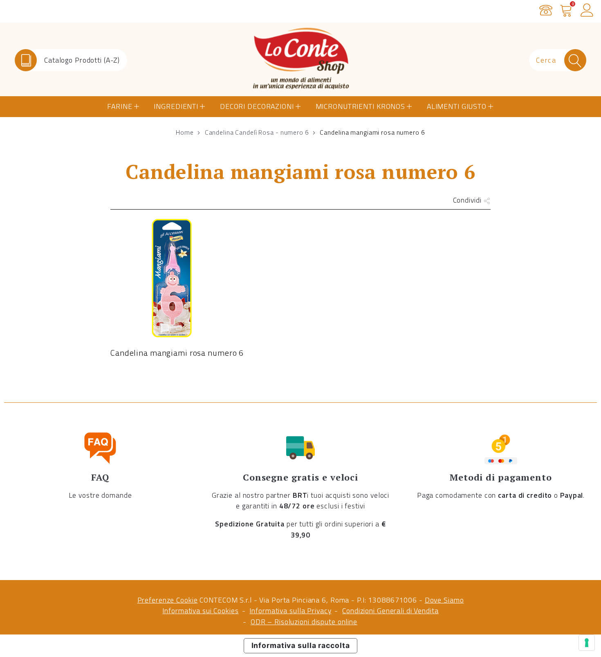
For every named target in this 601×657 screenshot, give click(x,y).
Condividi (468, 199)
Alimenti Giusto (457, 106)
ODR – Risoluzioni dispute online (304, 621)
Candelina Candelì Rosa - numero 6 (257, 132)
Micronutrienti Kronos (360, 106)
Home (185, 132)
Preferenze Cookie (167, 599)
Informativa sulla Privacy (290, 610)
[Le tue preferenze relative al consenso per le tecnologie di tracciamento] (586, 642)
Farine (119, 106)
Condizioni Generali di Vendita (390, 610)
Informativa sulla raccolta (300, 645)
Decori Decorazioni (257, 106)
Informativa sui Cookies (200, 610)
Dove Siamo (444, 599)
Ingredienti (176, 106)
